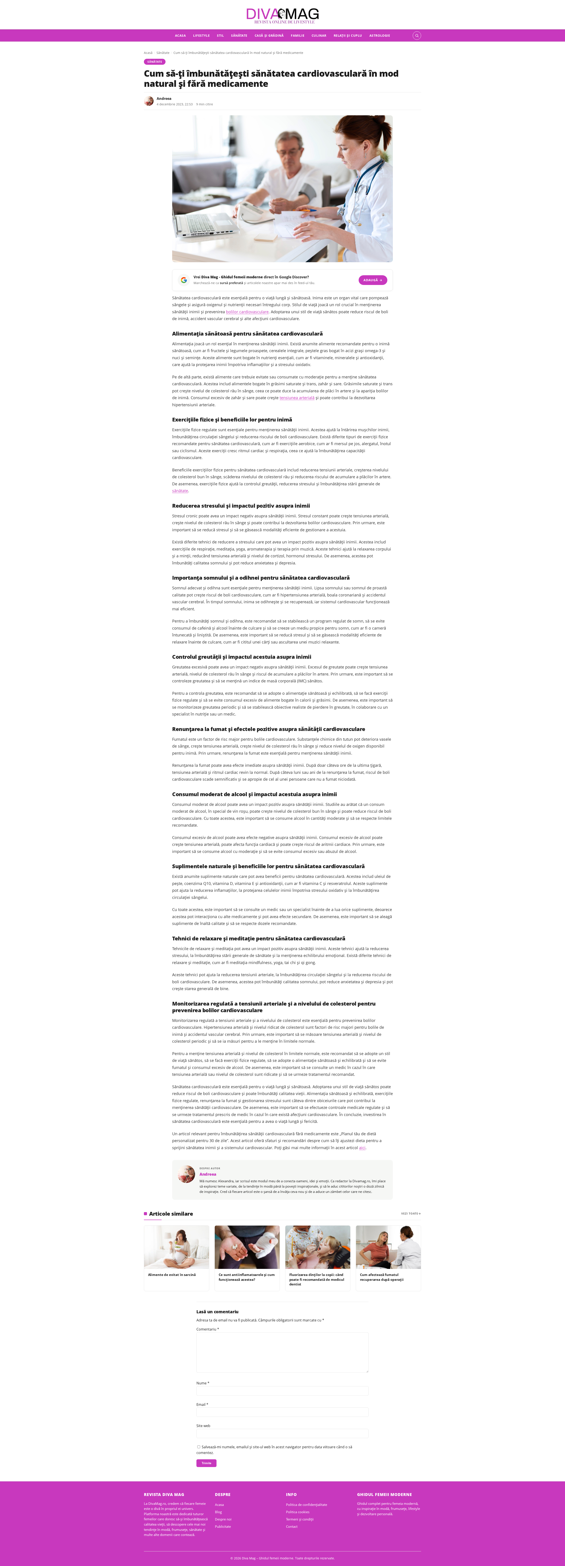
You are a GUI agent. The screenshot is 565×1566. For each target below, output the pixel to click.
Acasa (180, 35)
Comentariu (207, 1329)
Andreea (164, 98)
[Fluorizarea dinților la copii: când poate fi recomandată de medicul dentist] (317, 1247)
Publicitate (223, 1526)
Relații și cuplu (348, 35)
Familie (297, 35)
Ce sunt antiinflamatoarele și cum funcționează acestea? (247, 1276)
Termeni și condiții (300, 1519)
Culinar (319, 35)
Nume (202, 1383)
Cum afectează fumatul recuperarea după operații (382, 1276)
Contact (292, 1526)
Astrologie (379, 35)
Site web (203, 1425)
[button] (417, 35)
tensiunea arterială (297, 397)
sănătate (180, 490)
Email (202, 1404)
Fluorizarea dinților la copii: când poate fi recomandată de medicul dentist (316, 1279)
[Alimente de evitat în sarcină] (176, 1247)
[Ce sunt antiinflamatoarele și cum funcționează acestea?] (247, 1247)
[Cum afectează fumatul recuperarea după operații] (388, 1247)
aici (362, 1147)
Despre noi (223, 1519)
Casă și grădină (269, 35)
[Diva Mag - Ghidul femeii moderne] (282, 16)
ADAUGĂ (372, 280)
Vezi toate (409, 1213)
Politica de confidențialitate (306, 1504)
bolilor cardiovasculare (247, 311)
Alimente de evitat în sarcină (172, 1274)
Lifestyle (201, 35)
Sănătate (239, 35)
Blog (218, 1512)
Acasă (148, 53)
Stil (220, 35)
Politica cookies (297, 1512)
